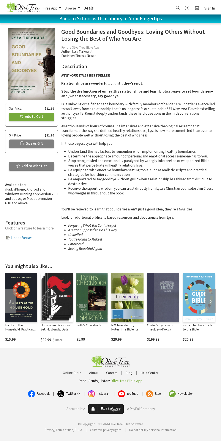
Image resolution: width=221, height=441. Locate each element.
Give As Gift (34, 143)
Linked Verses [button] (21, 238)
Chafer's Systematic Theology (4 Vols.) (160, 327)
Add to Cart (33, 116)
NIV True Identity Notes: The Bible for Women (124, 329)
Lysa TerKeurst (82, 52)
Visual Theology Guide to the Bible (197, 327)
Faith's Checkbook (88, 325)
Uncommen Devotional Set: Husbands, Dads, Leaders (56, 329)
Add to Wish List (34, 166)
